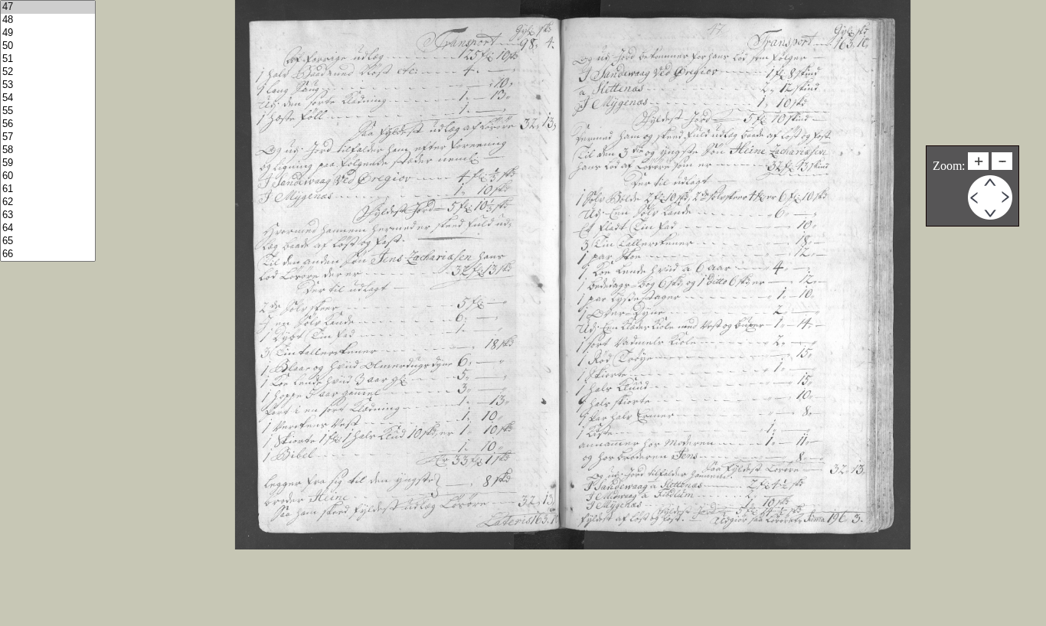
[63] (48, 215)
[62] (48, 202)
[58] (48, 150)
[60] (48, 176)
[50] (48, 46)
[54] (48, 98)
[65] (48, 241)
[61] (48, 189)
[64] (48, 228)
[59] (48, 163)
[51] (48, 59)
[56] (48, 124)
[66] (48, 254)
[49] (48, 33)
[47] (48, 7)
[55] (48, 111)
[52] (48, 72)
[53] (48, 85)
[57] (48, 137)
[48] (48, 20)
